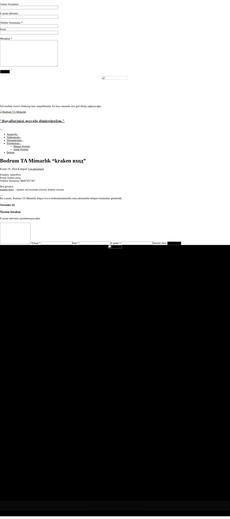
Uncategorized (36, 169)
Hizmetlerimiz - (15, 140)
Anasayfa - (12, 134)
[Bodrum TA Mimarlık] (13, 112)
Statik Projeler (20, 149)
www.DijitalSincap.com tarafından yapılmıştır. (115, 505)
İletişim (10, 152)
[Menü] (1, 129)
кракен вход (7, 189)
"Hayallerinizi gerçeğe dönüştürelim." (32, 121)
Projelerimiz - (14, 143)
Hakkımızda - (14, 137)
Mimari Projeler (21, 146)
